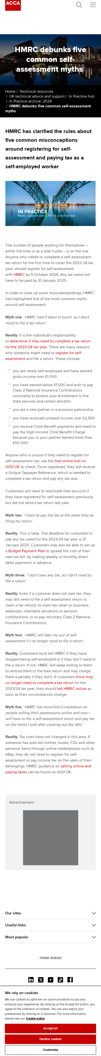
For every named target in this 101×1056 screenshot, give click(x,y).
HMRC (19, 274)
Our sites (13, 913)
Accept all (50, 1028)
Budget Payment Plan (26, 551)
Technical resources (36, 91)
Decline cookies (50, 1039)
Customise (50, 1050)
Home (10, 91)
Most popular (16, 937)
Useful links (15, 925)
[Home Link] (50, 957)
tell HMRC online (72, 688)
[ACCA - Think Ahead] (13, 9)
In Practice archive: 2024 (30, 101)
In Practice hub (81, 96)
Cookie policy (35, 1019)
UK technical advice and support (37, 96)
